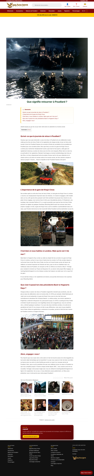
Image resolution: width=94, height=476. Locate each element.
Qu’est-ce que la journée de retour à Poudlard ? (36, 112)
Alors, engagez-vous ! (29, 120)
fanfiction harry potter (50, 419)
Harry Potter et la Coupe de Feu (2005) (40, 395)
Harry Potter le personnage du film (26, 395)
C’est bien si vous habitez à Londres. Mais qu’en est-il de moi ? (40, 116)
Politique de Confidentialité (57, 459)
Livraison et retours (55, 452)
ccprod (25, 429)
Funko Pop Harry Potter (35, 456)
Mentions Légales (55, 457)
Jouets (9, 458)
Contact (74, 454)
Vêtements (10, 448)
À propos (53, 461)
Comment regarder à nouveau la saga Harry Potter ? (53, 414)
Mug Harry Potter (33, 459)
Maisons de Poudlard (13, 452)
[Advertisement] (47, 27)
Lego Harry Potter (33, 457)
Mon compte (67, 6)
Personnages (11, 462)
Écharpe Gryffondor (34, 450)
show (29, 129)
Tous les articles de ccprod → (31, 436)
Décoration (10, 456)
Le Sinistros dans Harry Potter (66, 413)
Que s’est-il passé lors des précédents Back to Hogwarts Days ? (41, 118)
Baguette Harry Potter (34, 448)
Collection (10, 454)
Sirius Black (51, 394)
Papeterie (10, 460)
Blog (52, 465)
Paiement (85, 6)
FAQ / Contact (76, 6)
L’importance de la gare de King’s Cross (34, 114)
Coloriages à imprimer (34, 461)
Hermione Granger (67, 394)
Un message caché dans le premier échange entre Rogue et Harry (39, 414)
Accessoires (11, 450)
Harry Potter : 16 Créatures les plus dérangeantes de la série (26, 414)
